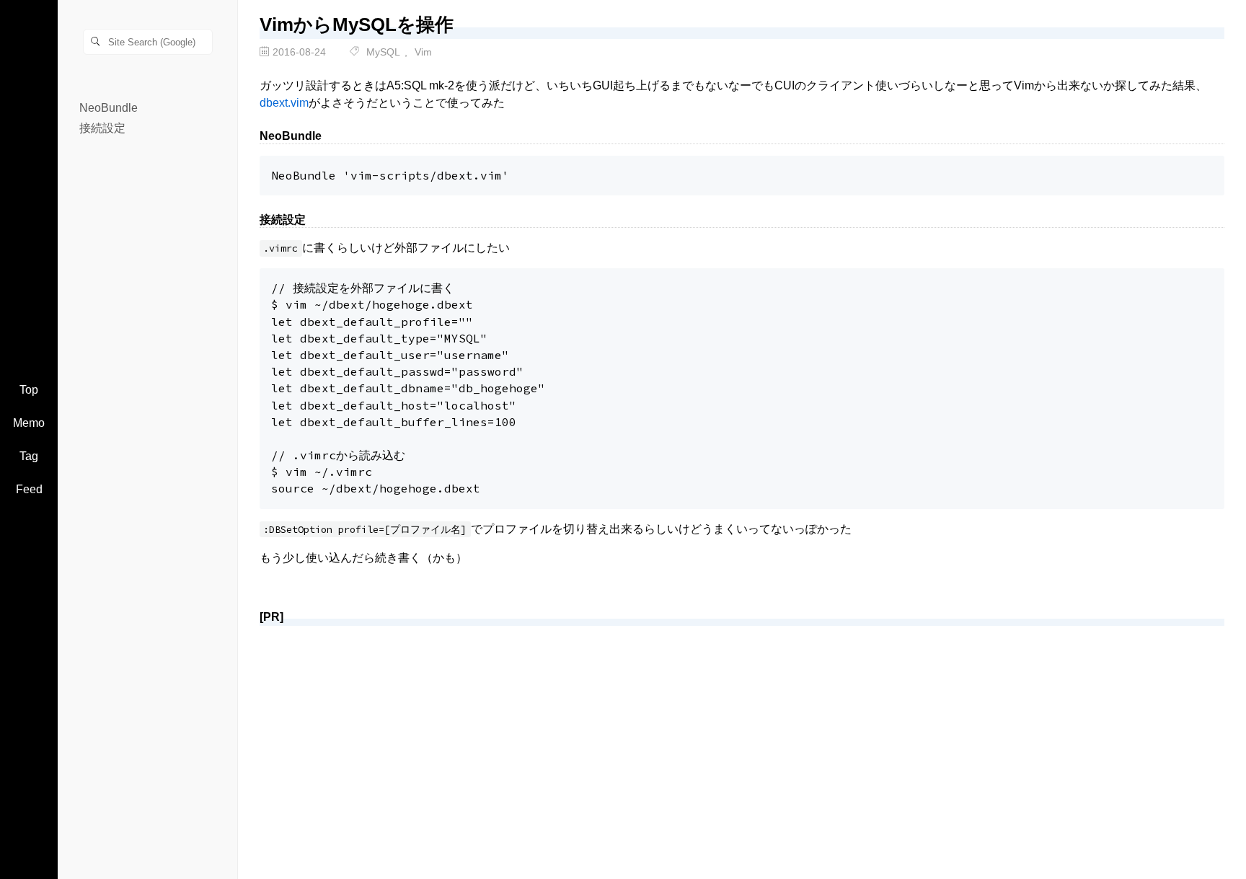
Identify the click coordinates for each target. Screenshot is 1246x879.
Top (28, 390)
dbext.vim (284, 103)
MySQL (383, 52)
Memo (29, 423)
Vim (423, 52)
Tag (28, 456)
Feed (29, 489)
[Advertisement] (692, 738)
